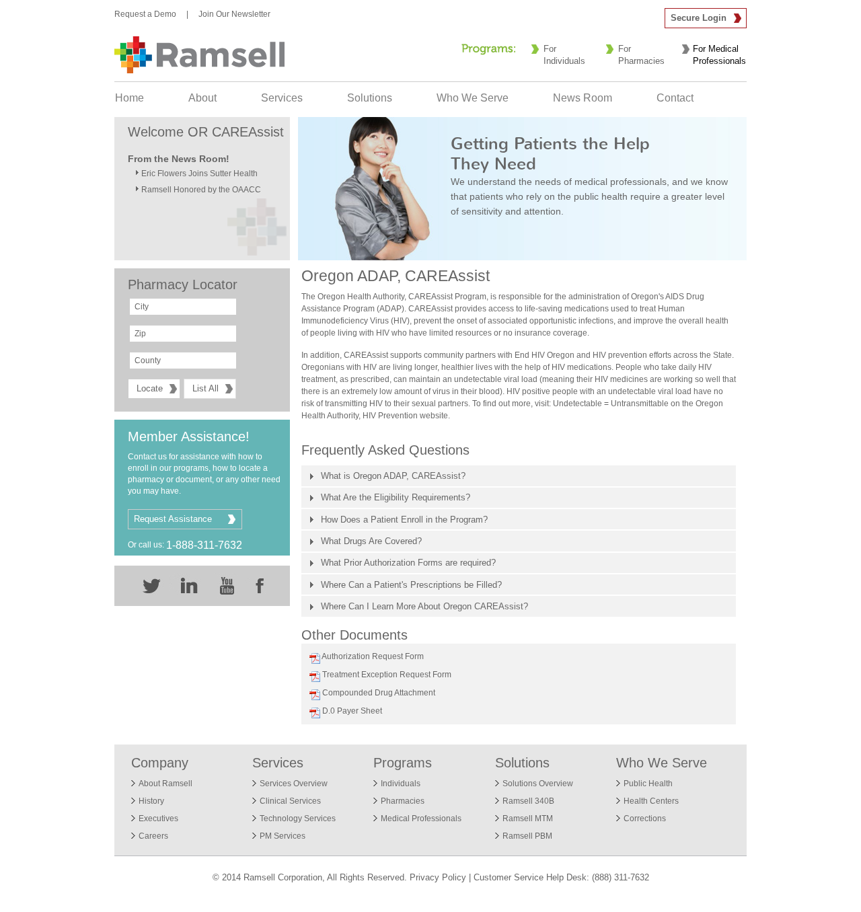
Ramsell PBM (527, 836)
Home (129, 98)
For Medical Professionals (719, 55)
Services (282, 98)
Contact (675, 98)
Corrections (645, 818)
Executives (158, 818)
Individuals (400, 783)
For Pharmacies (641, 55)
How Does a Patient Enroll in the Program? (404, 520)
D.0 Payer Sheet (350, 711)
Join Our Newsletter (234, 14)
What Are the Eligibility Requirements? (395, 497)
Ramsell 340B (528, 801)
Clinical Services (290, 801)
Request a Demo (145, 14)
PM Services (282, 836)
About (202, 98)
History (151, 801)
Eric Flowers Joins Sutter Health (199, 173)
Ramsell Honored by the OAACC (201, 189)
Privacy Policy (438, 877)
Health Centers (651, 801)
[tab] (518, 475)
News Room (582, 98)
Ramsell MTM (527, 818)
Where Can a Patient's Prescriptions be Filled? (411, 585)
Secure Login (698, 18)
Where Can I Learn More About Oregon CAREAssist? (424, 606)
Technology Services (298, 818)
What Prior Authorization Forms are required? (408, 563)
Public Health (648, 783)
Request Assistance (173, 519)
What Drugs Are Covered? (371, 541)
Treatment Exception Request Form (384, 674)
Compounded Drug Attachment (376, 692)
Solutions (369, 98)
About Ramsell (165, 783)
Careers (153, 836)
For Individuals (564, 55)
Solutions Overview (537, 783)
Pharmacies (402, 801)
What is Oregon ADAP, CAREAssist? (393, 476)
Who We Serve (473, 98)
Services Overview (294, 783)
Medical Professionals (421, 818)
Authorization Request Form (371, 656)
